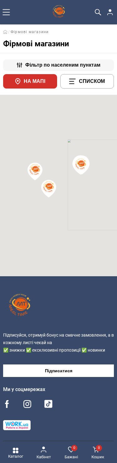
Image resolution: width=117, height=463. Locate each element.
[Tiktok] (48, 405)
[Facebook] (7, 404)
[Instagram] (27, 404)
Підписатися (58, 370)
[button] (81, 165)
